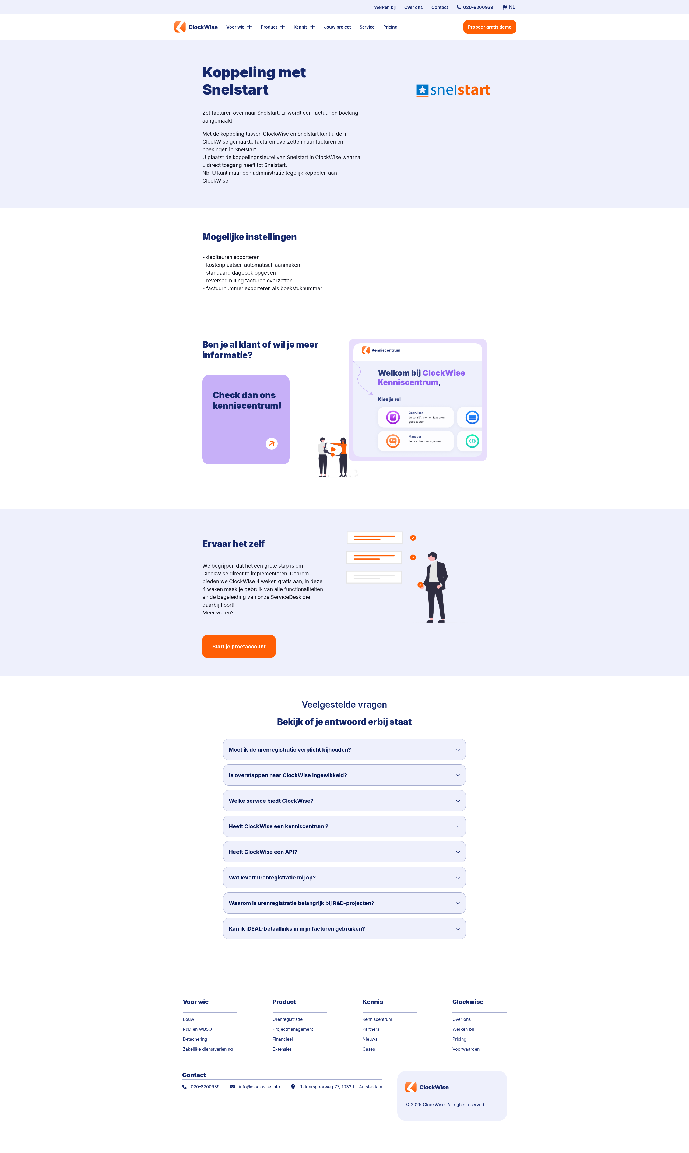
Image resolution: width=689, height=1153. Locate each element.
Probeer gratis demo (490, 27)
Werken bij (385, 7)
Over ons (413, 7)
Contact (439, 7)
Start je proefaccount (239, 646)
